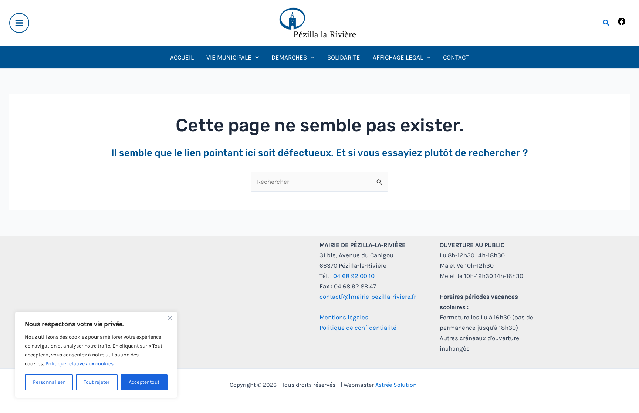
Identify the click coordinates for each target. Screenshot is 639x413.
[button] (606, 23)
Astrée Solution (396, 384)
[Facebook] (621, 23)
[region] (96, 355)
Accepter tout (144, 382)
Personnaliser (49, 382)
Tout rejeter (96, 382)
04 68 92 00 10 (354, 276)
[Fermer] (169, 318)
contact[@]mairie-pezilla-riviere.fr (368, 296)
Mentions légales (344, 317)
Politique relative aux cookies (79, 363)
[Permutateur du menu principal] (19, 23)
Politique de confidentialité (358, 327)
